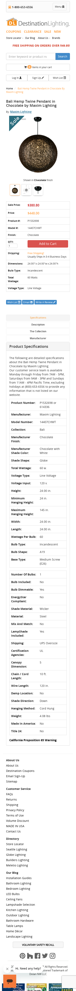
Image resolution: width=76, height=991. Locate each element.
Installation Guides (19, 878)
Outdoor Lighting (17, 915)
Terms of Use (15, 815)
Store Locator (13, 37)
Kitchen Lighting (17, 910)
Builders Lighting (17, 860)
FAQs (9, 794)
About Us (43, 37)
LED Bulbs (13, 894)
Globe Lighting (16, 855)
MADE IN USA (15, 826)
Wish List (58, 77)
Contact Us (13, 831)
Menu (60, 7)
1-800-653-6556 (22, 7)
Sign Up (37, 77)
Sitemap (11, 781)
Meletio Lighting (17, 865)
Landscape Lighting (19, 936)
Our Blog (30, 37)
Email (26, 302)
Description (38, 324)
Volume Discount (17, 821)
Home (10, 88)
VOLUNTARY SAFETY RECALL (38, 944)
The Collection (38, 331)
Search (62, 56)
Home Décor (14, 931)
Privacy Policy (15, 810)
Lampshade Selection (20, 905)
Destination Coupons (20, 771)
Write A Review (44, 302)
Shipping (12, 805)
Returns (11, 799)
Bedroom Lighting (18, 889)
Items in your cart (40, 67)
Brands (56, 37)
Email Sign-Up (15, 776)
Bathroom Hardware (20, 920)
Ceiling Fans (14, 899)
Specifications (38, 317)
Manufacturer (38, 338)
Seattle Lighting (16, 849)
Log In (15, 77)
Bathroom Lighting (18, 883)
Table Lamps (14, 926)
